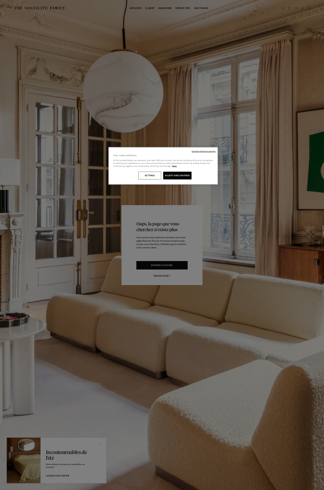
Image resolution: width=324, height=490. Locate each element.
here (174, 166)
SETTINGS (150, 175)
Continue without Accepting (203, 151)
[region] (163, 166)
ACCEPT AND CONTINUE (177, 175)
